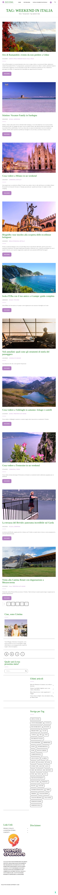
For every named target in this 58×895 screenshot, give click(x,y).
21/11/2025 (5, 58)
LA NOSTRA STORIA (9, 830)
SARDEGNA (17, 119)
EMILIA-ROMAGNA (14, 241)
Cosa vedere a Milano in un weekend (19, 176)
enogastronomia (35, 742)
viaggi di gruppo (43, 793)
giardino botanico (36, 754)
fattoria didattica (43, 746)
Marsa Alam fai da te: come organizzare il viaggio (40, 692)
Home (20, 13)
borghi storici (35, 730)
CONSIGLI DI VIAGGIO (15, 358)
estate (33, 746)
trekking (33, 793)
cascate (44, 730)
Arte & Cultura (35, 719)
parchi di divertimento (37, 777)
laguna (47, 766)
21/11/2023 (5, 586)
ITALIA (32, 58)
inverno (33, 766)
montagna (40, 770)
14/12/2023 (5, 358)
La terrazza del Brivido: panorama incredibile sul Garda (28, 522)
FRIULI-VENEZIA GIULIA (20, 58)
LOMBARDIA (12, 179)
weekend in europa (36, 801)
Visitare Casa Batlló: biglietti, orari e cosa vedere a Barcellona (40, 689)
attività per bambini (36, 722)
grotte (33, 762)
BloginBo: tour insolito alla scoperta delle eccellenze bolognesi (26, 235)
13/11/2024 (5, 179)
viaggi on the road (36, 797)
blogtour (46, 726)
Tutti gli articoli (26, 13)
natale (39, 774)
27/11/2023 (5, 469)
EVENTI (11, 58)
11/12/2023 (5, 413)
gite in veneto (35, 758)
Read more (7, 73)
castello (33, 734)
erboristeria (46, 742)
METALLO (18, 179)
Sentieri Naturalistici (37, 789)
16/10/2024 (5, 241)
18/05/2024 (5, 300)
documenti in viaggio (37, 738)
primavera (45, 781)
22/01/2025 (5, 119)
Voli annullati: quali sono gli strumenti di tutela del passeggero (25, 353)
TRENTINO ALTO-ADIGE (19, 413)
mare (32, 770)
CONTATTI (6, 832)
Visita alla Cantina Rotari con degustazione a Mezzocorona (23, 581)
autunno (47, 722)
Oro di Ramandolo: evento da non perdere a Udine (25, 55)
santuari (40, 785)
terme (48, 789)
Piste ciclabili (35, 781)
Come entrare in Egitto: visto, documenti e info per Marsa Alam (41, 696)
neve (45, 774)
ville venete (47, 797)
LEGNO (11, 413)
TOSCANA (16, 300)
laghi (40, 766)
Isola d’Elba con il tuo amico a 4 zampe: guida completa (28, 296)
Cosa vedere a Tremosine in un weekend (21, 465)
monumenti (49, 770)
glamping (44, 758)
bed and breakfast (36, 726)
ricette (33, 785)
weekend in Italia (36, 805)
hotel (48, 762)
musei (32, 774)
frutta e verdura (41, 750)
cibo (40, 734)
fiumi (32, 750)
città (46, 734)
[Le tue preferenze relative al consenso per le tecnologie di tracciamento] (55, 892)
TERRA (18, 469)
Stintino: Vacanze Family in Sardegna (19, 115)
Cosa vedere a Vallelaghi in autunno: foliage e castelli (27, 410)
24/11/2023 (5, 526)
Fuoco (28, 58)
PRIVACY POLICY (8, 828)
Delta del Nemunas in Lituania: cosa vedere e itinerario (41, 685)
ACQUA (11, 119)
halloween (41, 762)
